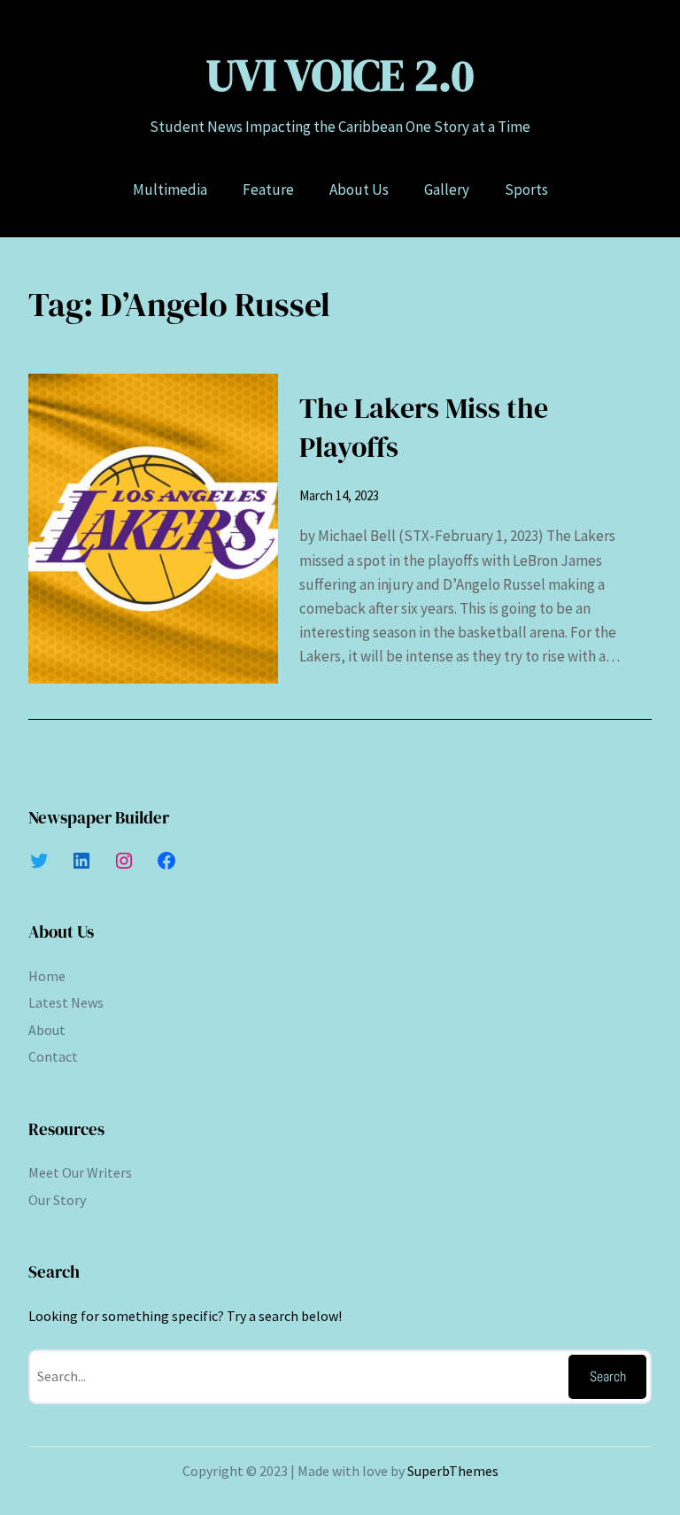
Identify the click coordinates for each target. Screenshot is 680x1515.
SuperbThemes (452, 1471)
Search (608, 1376)
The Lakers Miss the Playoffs (423, 428)
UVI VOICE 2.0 (340, 74)
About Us (61, 931)
